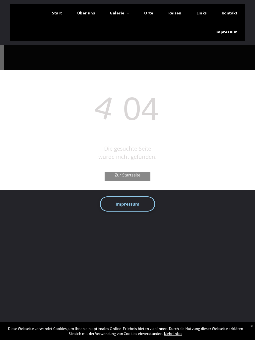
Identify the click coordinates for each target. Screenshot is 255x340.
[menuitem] (57, 13)
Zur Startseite (127, 175)
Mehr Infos (173, 333)
